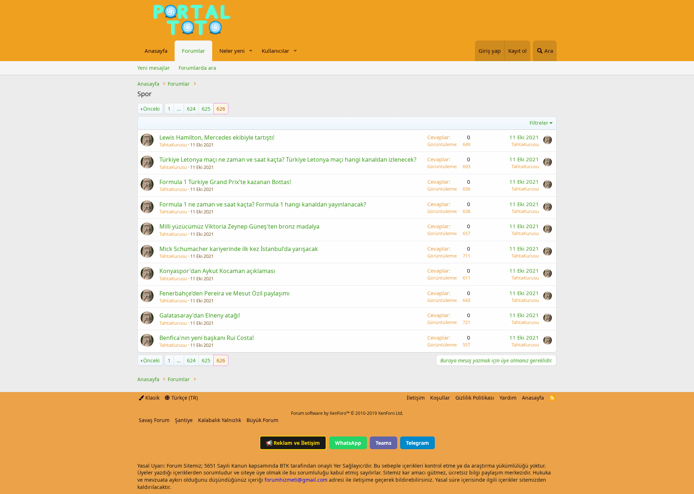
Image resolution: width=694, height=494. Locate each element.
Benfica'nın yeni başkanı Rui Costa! (206, 338)
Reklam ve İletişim (293, 442)
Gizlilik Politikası (474, 397)
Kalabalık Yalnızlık (219, 420)
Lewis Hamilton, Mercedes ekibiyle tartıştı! (216, 137)
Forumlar (193, 50)
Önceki (151, 108)
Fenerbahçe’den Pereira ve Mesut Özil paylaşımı (224, 293)
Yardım (508, 397)
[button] (250, 51)
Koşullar (440, 397)
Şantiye (184, 420)
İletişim (416, 397)
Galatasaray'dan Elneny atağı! (199, 315)
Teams (383, 442)
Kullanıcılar (275, 50)
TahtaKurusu (173, 144)
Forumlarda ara (197, 67)
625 (206, 108)
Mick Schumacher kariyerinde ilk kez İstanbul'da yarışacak (238, 249)
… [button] (179, 108)
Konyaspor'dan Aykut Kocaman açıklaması (217, 271)
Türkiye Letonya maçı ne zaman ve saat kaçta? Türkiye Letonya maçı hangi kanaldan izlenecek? (287, 159)
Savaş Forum (154, 420)
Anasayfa (156, 50)
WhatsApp (348, 442)
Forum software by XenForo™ (347, 413)
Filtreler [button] (539, 122)
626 (221, 108)
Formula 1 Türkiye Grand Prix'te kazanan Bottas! (225, 182)
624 (191, 108)
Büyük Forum (262, 420)
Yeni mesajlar (153, 67)
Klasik (151, 397)
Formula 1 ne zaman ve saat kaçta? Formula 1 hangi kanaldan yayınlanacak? (262, 204)
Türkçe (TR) (184, 397)
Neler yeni (232, 50)
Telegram (417, 442)
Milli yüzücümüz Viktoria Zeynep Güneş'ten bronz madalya (239, 226)
